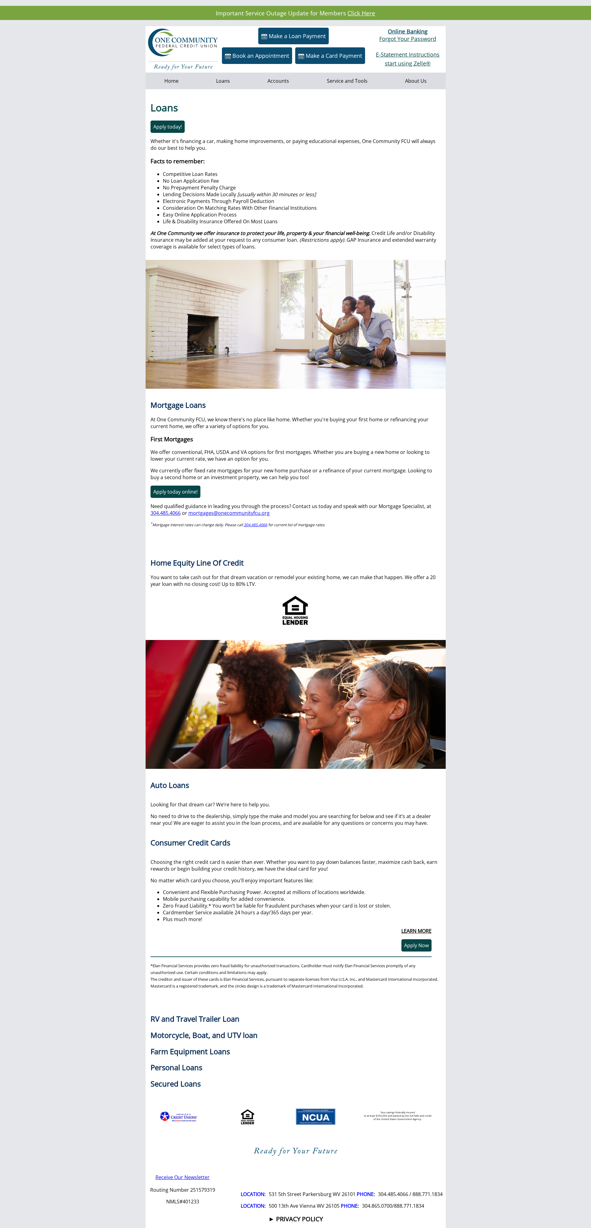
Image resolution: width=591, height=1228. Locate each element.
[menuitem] (171, 81)
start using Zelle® (408, 63)
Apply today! (167, 126)
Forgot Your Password (407, 38)
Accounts (278, 80)
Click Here (361, 13)
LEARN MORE (416, 931)
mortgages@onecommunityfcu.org (229, 513)
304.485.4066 (166, 513)
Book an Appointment (260, 55)
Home (171, 80)
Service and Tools (347, 80)
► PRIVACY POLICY (295, 1219)
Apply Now (416, 945)
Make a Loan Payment (296, 36)
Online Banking (408, 31)
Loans (223, 80)
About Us (416, 80)
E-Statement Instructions (408, 54)
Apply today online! (175, 491)
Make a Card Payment (333, 55)
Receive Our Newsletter (182, 1177)
